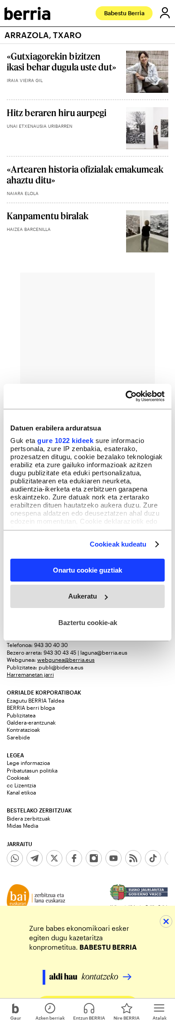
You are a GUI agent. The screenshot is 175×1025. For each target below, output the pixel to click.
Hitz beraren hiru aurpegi (57, 112)
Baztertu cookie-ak (87, 622)
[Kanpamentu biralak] (147, 231)
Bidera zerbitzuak (28, 818)
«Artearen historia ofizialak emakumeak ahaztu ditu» (85, 174)
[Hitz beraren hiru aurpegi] (147, 128)
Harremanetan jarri (30, 674)
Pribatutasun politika (32, 770)
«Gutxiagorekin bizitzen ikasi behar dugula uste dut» (61, 61)
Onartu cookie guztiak (87, 569)
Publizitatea (21, 715)
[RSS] (133, 858)
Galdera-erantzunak (31, 722)
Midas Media (22, 825)
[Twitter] (54, 858)
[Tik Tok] (153, 858)
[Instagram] (93, 858)
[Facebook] (74, 858)
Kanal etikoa (21, 792)
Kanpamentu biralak (47, 215)
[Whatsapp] (14, 858)
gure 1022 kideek (65, 440)
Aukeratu (82, 596)
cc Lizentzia (21, 785)
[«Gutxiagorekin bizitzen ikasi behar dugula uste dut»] (147, 72)
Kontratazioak (23, 729)
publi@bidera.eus (61, 667)
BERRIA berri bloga (31, 707)
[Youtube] (113, 858)
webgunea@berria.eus (66, 659)
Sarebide (18, 737)
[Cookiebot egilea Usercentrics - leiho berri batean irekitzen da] (126, 396)
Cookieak (18, 777)
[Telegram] (34, 858)
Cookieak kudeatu (118, 544)
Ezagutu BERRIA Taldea (35, 700)
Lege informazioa (28, 763)
